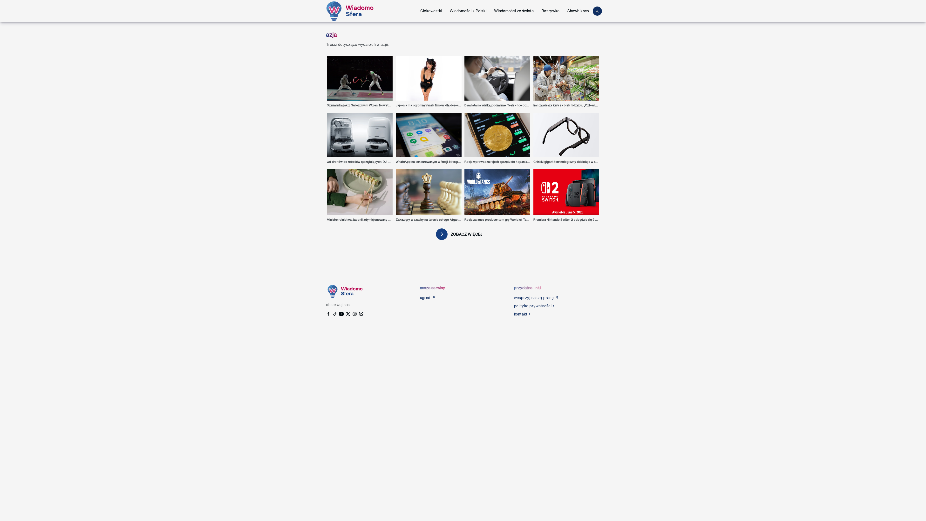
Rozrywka (550, 11)
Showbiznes (578, 11)
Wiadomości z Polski (468, 11)
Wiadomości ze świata (514, 11)
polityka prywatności (533, 306)
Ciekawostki (431, 11)
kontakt (520, 314)
